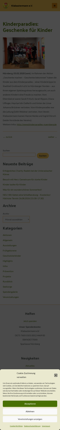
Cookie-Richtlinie (16, 426)
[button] (55, 375)
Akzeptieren (30, 403)
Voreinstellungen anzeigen (30, 419)
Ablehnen (30, 411)
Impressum (46, 426)
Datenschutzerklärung (32, 426)
